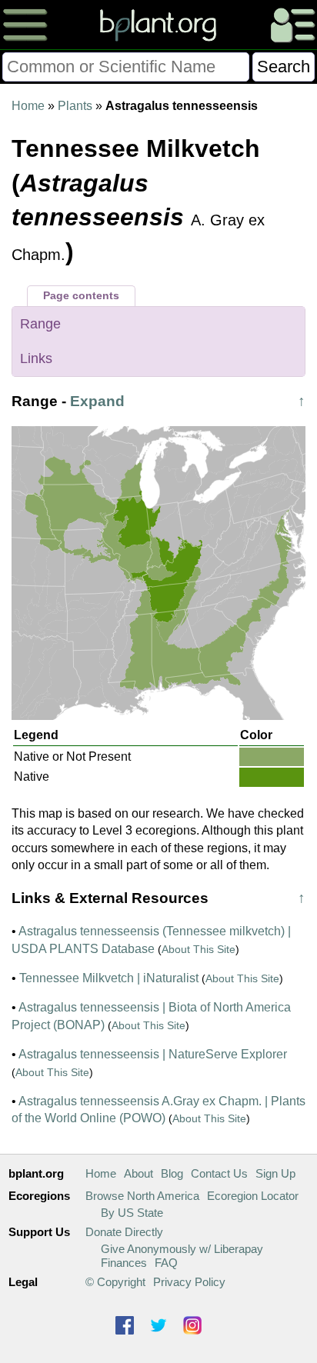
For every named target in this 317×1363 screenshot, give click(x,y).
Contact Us (219, 1173)
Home (28, 105)
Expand (97, 401)
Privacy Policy (189, 1281)
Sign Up (275, 1173)
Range (40, 324)
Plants (75, 105)
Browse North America (142, 1195)
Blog (172, 1173)
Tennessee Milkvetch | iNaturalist (109, 978)
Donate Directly (124, 1231)
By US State (132, 1212)
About (138, 1173)
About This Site (198, 949)
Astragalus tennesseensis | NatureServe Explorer (152, 1054)
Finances (124, 1262)
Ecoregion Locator (253, 1195)
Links (36, 358)
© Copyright (115, 1281)
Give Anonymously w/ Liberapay (182, 1248)
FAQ (166, 1262)
